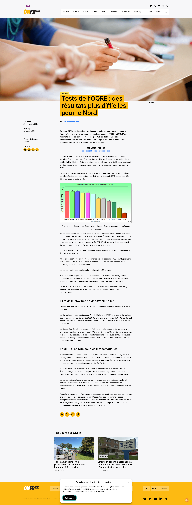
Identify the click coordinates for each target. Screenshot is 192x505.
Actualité (66, 12)
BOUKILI (164, 488)
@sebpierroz (104, 151)
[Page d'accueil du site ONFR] (32, 11)
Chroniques (126, 12)
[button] (128, 482)
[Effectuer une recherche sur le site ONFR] (165, 11)
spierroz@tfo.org (89, 151)
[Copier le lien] (37, 149)
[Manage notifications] (187, 500)
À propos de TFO (58, 499)
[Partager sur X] (29, 149)
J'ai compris (69, 498)
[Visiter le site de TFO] (27, 6)
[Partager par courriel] (33, 149)
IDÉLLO (154, 488)
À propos (54, 488)
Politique (76, 12)
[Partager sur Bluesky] (25, 149)
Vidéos (149, 12)
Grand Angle (138, 12)
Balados (158, 12)
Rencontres (114, 12)
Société (85, 12)
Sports (103, 12)
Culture (94, 12)
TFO (146, 488)
